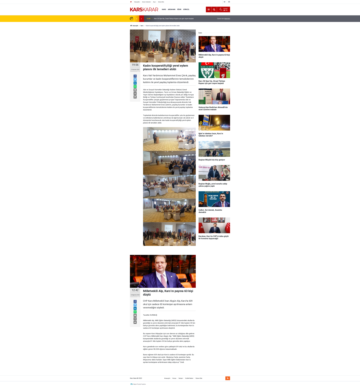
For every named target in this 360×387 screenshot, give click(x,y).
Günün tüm (223, 18)
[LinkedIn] (135, 83)
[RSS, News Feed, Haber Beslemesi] (227, 378)
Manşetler (137, 2)
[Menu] (208, 9)
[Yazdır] (135, 93)
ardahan (171, 9)
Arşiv (154, 2)
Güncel (186, 9)
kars (164, 9)
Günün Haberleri (146, 2)
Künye (174, 378)
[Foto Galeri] (229, 2)
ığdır (179, 9)
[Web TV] (225, 2)
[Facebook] (135, 76)
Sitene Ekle (161, 2)
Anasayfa (167, 378)
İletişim (181, 378)
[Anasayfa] (131, 2)
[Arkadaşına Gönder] (135, 89)
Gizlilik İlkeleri (189, 378)
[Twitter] (135, 79)
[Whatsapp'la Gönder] (135, 86)
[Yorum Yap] (135, 96)
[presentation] (136, 19)
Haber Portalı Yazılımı (139, 384)
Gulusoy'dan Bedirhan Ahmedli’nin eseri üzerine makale (172, 18)
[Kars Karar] (144, 9)
